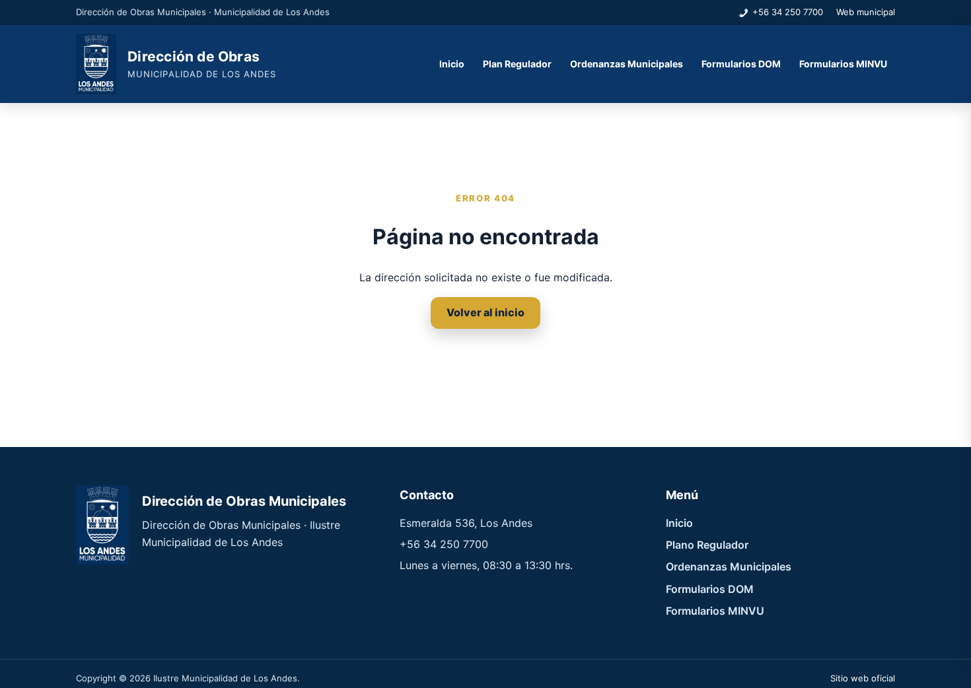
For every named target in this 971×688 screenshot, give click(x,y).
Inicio (451, 63)
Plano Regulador (707, 544)
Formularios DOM (741, 63)
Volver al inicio (485, 312)
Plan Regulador (517, 63)
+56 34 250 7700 (787, 12)
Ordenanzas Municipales (626, 63)
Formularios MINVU (843, 63)
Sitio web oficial (862, 678)
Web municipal (865, 12)
